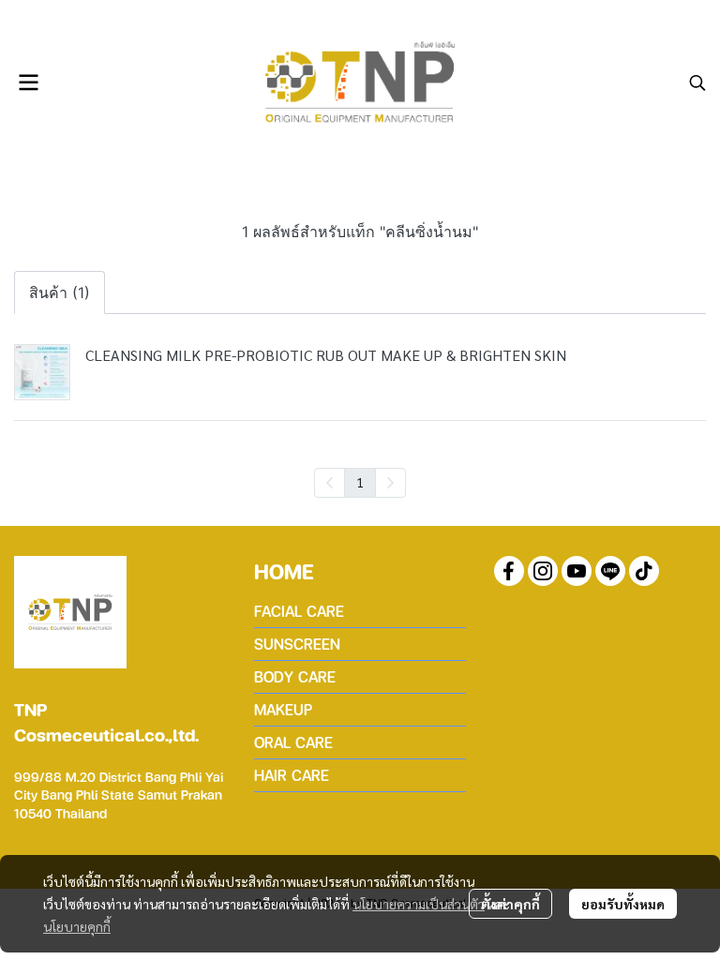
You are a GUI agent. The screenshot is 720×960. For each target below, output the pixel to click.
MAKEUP (283, 709)
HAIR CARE (291, 775)
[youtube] (577, 571)
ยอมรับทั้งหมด (623, 903)
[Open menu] (28, 82)
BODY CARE (295, 676)
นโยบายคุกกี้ (77, 926)
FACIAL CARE (299, 611)
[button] (697, 82)
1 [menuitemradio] (360, 481)
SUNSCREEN (297, 643)
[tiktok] (644, 571)
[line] (610, 571)
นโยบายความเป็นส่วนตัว (418, 903)
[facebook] (509, 571)
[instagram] (543, 571)
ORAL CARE (293, 742)
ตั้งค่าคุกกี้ (510, 903)
